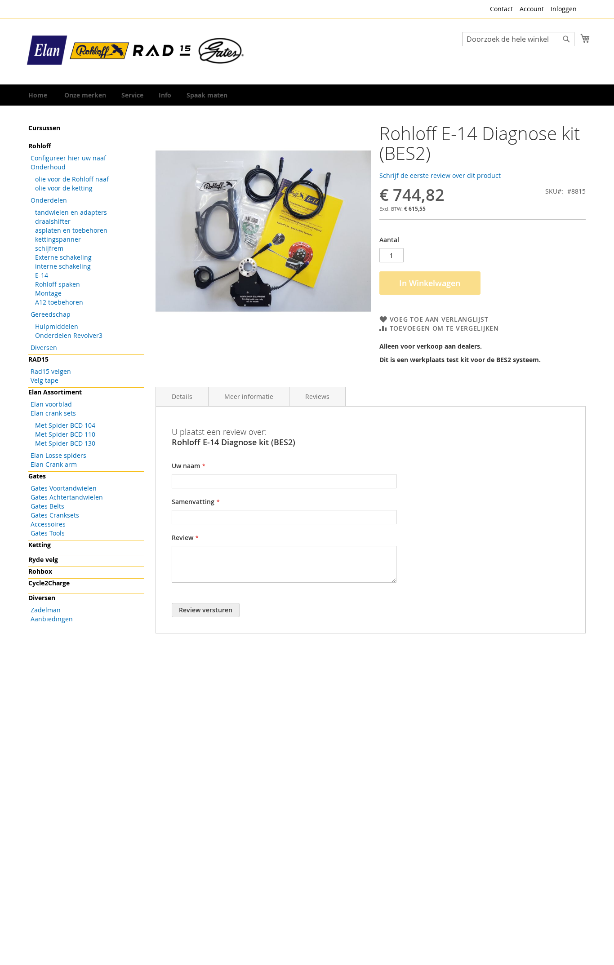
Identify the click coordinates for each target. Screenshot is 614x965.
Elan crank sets (53, 413)
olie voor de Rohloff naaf (72, 179)
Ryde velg (43, 559)
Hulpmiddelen (56, 326)
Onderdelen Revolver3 (68, 335)
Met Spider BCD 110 (65, 434)
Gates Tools (48, 533)
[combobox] (518, 39)
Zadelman (46, 610)
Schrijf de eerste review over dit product (440, 175)
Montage (48, 293)
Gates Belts (47, 506)
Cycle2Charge (49, 583)
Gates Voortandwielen (64, 488)
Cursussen (44, 128)
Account (532, 8)
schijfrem (49, 248)
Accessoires (48, 524)
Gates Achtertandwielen (67, 497)
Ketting (39, 544)
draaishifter (53, 221)
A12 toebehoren (59, 302)
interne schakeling (63, 266)
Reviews (317, 396)
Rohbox (40, 571)
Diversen (44, 347)
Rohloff (39, 146)
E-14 (41, 275)
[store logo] (136, 50)
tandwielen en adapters (71, 212)
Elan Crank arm (54, 464)
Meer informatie (248, 396)
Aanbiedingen (52, 619)
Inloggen (564, 8)
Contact (501, 8)
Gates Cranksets (55, 515)
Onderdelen (49, 200)
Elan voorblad (51, 404)
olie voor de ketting (64, 188)
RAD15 (38, 359)
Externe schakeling (63, 257)
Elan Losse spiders (58, 455)
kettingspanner (58, 239)
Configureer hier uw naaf (68, 158)
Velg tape (44, 380)
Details (182, 396)
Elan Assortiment (55, 392)
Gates (37, 476)
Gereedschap (51, 314)
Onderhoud (48, 167)
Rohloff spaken (57, 284)
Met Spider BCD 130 (65, 443)
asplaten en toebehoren (71, 230)
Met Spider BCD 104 (65, 425)
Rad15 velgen (51, 371)
